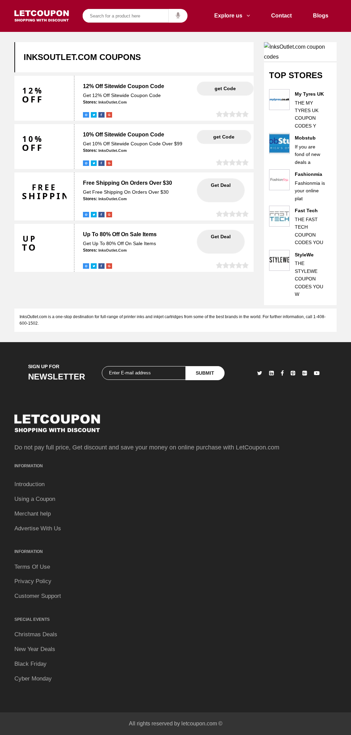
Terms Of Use (32, 567)
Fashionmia (308, 174)
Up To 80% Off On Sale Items (120, 234)
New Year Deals (34, 649)
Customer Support (37, 596)
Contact (281, 16)
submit (205, 373)
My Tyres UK (309, 94)
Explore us (230, 16)
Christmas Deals (35, 634)
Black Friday (30, 664)
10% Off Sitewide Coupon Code (123, 134)
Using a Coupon (34, 499)
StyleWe (304, 254)
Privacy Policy (32, 581)
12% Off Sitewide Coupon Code (123, 86)
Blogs (320, 16)
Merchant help (32, 513)
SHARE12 (225, 88)
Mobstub (305, 138)
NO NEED (221, 190)
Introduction (29, 484)
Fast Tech (306, 210)
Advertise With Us (37, 528)
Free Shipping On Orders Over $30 (127, 183)
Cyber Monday (33, 678)
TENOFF (223, 137)
